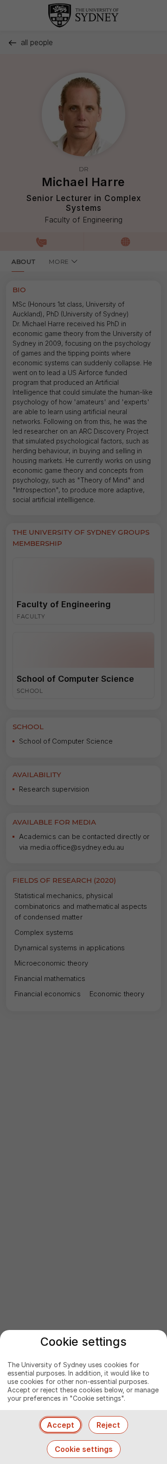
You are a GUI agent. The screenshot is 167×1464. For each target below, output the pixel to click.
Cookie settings (84, 1449)
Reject (108, 1425)
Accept (60, 1425)
